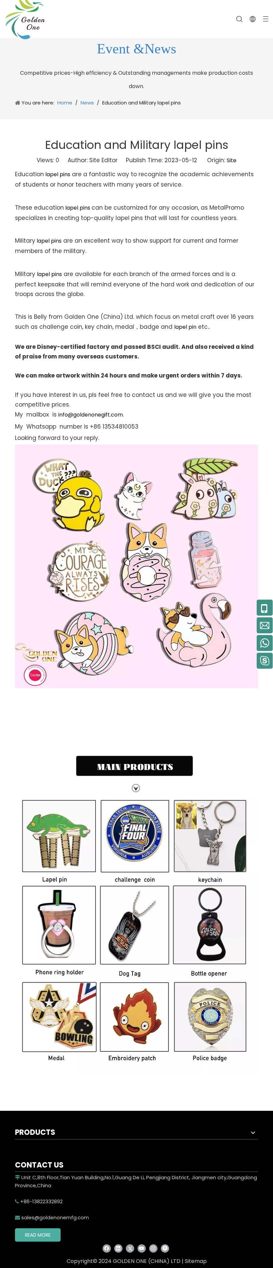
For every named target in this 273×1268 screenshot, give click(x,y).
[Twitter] (130, 1248)
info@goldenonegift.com (90, 415)
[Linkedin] (118, 1248)
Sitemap (196, 1261)
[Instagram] (153, 1248)
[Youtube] (141, 1248)
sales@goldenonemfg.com (52, 1217)
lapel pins (57, 174)
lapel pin (185, 327)
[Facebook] (107, 1248)
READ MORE (38, 1235)
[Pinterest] (165, 1248)
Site (231, 160)
